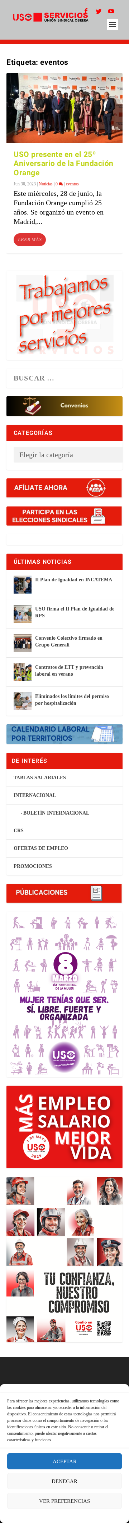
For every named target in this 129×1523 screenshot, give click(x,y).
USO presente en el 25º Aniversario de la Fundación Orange (64, 163)
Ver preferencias (64, 1501)
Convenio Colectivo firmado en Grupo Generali (68, 641)
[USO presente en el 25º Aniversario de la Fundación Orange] (64, 108)
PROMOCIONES (33, 866)
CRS (19, 830)
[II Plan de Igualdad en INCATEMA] (23, 585)
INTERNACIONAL (35, 795)
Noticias (46, 183)
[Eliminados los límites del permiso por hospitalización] (23, 701)
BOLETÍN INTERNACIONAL (56, 813)
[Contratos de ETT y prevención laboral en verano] (23, 672)
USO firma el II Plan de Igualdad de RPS (74, 612)
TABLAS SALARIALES (40, 777)
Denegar (64, 1481)
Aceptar (65, 1461)
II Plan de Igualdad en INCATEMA (73, 579)
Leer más (30, 239)
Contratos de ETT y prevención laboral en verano (69, 670)
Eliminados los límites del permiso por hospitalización (72, 700)
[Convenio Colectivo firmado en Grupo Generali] (23, 643)
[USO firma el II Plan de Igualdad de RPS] (23, 614)
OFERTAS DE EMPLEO (41, 848)
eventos (72, 183)
